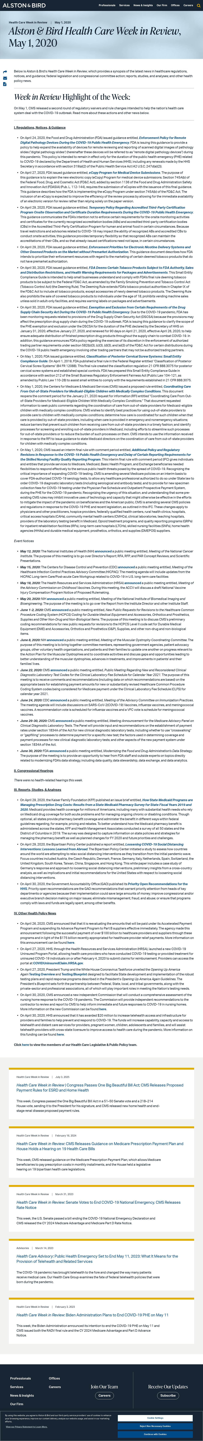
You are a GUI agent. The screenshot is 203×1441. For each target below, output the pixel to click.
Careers (188, 5)
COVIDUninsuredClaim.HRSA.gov (58, 963)
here (70, 942)
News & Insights (143, 5)
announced (103, 551)
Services (124, 5)
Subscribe (168, 1395)
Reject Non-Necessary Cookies (155, 1426)
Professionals (107, 5)
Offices (175, 5)
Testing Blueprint (74, 974)
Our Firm (162, 5)
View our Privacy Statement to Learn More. (26, 1427)
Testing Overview (42, 974)
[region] (101, 1426)
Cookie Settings (155, 1418)
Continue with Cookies (155, 1434)
